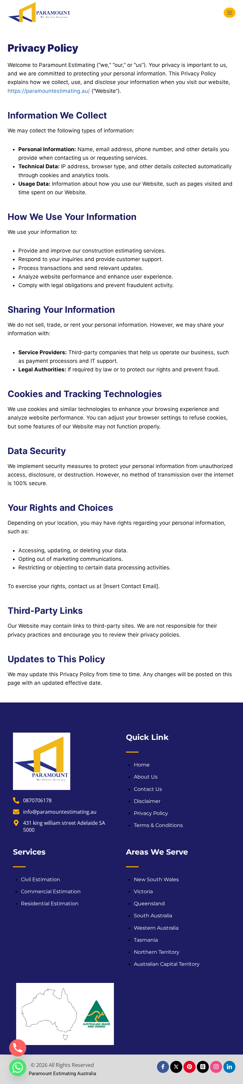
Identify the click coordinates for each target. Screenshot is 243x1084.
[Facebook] (163, 1067)
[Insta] (216, 1067)
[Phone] (17, 1047)
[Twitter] (176, 1067)
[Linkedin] (229, 1067)
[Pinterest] (190, 1067)
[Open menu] (229, 12)
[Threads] (203, 1067)
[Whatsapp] (17, 1067)
